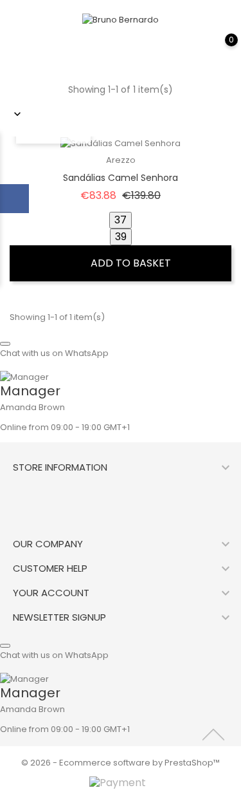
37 (120, 219)
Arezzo (121, 160)
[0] (218, 49)
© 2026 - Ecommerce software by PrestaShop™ (120, 763)
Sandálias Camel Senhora (120, 177)
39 (121, 236)
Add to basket (129, 263)
